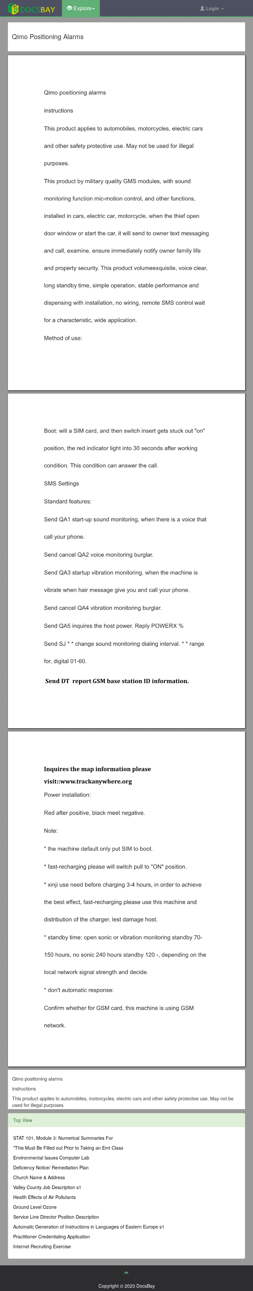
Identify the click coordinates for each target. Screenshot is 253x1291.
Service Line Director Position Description (56, 1216)
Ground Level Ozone (35, 1207)
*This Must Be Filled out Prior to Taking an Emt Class (68, 1147)
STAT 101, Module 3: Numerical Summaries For (63, 1138)
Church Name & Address (39, 1177)
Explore (82, 8)
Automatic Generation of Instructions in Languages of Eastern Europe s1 (88, 1226)
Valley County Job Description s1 (47, 1187)
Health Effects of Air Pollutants (44, 1197)
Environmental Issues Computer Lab (51, 1157)
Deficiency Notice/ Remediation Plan (51, 1167)
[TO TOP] (126, 1272)
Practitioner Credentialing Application (51, 1236)
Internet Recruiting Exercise (42, 1246)
